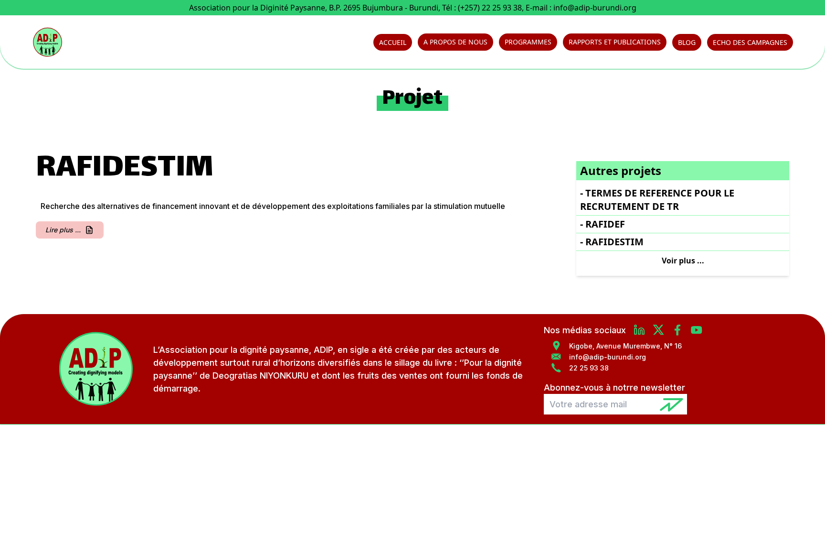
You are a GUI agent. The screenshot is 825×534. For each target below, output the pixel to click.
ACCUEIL (392, 42)
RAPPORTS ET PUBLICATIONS (615, 41)
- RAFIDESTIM (612, 241)
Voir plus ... (683, 260)
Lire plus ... (63, 230)
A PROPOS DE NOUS (455, 41)
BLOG (687, 42)
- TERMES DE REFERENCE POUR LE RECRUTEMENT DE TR (657, 199)
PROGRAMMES (528, 41)
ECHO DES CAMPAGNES (750, 42)
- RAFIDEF (602, 224)
